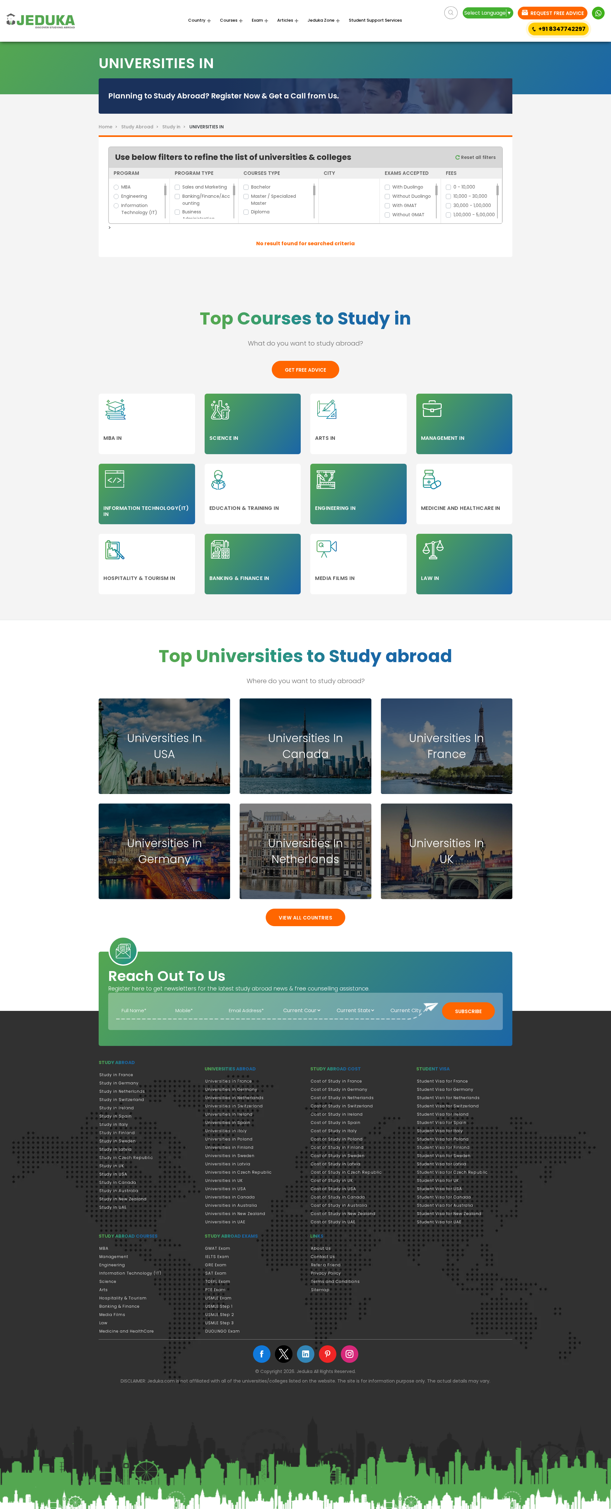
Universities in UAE (225, 1222)
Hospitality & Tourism (123, 1298)
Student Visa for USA (439, 1188)
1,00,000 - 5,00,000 (474, 214)
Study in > (174, 127)
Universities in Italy (226, 1131)
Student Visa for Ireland (443, 1114)
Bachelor (260, 187)
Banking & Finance (119, 1306)
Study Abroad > (141, 127)
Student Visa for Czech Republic (452, 1172)
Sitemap (320, 1289)
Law (103, 1323)
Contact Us (323, 1256)
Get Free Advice (305, 370)
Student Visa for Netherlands (448, 1097)
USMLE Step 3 (219, 1323)
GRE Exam (216, 1265)
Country (197, 20)
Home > (109, 127)
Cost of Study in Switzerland (342, 1106)
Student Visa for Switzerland (448, 1106)
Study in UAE (113, 1207)
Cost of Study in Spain (336, 1122)
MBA (125, 187)
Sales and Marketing (204, 187)
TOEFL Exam (217, 1281)
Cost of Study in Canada (338, 1197)
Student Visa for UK (438, 1180)
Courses (228, 20)
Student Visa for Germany (445, 1089)
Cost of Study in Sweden (338, 1155)
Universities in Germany (231, 1089)
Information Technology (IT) (139, 209)
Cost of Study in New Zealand (343, 1213)
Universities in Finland (229, 1147)
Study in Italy (113, 1124)
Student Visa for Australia (445, 1205)
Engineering (134, 196)
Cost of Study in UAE (333, 1222)
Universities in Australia (231, 1205)
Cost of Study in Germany (339, 1089)
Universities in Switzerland (234, 1106)
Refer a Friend (326, 1265)
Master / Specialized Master (273, 199)
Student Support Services (375, 20)
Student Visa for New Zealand (449, 1213)
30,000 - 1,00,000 (472, 205)
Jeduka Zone (320, 20)
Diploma (260, 212)
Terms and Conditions (335, 1281)
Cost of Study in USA (333, 1188)
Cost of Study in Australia (339, 1205)
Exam (257, 20)
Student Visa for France (442, 1081)
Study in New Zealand (123, 1199)
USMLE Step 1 (219, 1306)
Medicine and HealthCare (126, 1331)
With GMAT (404, 205)
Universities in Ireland (229, 1114)
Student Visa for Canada (444, 1197)
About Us (321, 1248)
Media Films (112, 1314)
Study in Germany (119, 1083)
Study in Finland (117, 1132)
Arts (103, 1289)
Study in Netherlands (122, 1091)
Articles (285, 20)
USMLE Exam (218, 1298)
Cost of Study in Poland (337, 1139)
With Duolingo (407, 187)
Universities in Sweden (230, 1155)
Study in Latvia (115, 1149)
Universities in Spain (227, 1122)
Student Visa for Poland (443, 1139)
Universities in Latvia (227, 1164)
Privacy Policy (326, 1273)
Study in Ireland (116, 1108)
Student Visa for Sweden (444, 1155)
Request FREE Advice (556, 13)
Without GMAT (408, 214)
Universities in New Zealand (235, 1213)
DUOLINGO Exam (222, 1331)
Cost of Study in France (336, 1081)
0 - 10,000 (464, 187)
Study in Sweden (117, 1141)
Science (107, 1281)
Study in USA (113, 1174)
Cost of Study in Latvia (336, 1164)
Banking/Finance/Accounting (206, 199)
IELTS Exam (217, 1256)
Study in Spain (115, 1116)
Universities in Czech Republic (238, 1172)
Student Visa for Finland (443, 1147)
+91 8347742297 (562, 29)
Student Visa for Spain (442, 1122)
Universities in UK (224, 1180)
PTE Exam (215, 1289)
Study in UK (111, 1166)
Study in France (116, 1074)
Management (113, 1256)
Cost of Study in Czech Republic (346, 1172)
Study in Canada (117, 1182)
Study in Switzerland (121, 1099)
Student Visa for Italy (440, 1131)
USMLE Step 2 (219, 1314)
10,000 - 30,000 (470, 196)
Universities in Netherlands (234, 1097)
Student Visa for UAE (439, 1222)
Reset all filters (478, 157)
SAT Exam (216, 1273)
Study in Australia (118, 1190)
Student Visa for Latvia (442, 1164)
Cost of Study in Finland (337, 1147)
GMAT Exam (217, 1248)
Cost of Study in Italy (334, 1131)
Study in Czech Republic (126, 1157)
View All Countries (305, 917)
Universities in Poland (229, 1139)
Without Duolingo (411, 196)
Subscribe (468, 1011)
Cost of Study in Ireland (337, 1114)
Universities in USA (225, 1188)
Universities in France (228, 1081)
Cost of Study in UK (332, 1180)
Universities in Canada (230, 1197)
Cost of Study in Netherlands (342, 1097)
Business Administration (198, 215)
